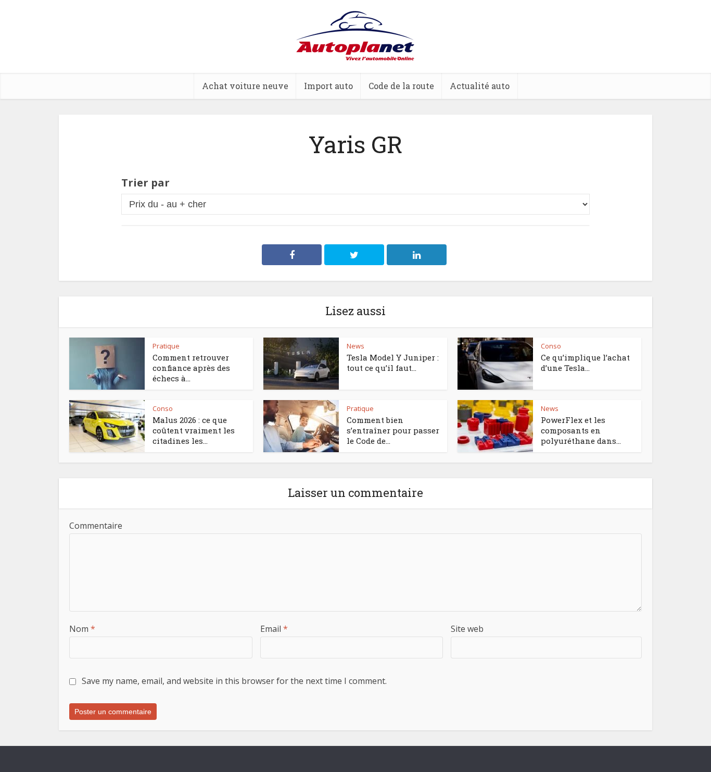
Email (274, 628)
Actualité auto (480, 85)
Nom (82, 628)
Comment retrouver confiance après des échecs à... (191, 368)
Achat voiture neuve (245, 85)
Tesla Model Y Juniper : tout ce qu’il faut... (393, 362)
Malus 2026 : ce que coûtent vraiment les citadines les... (194, 430)
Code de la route (401, 85)
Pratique (166, 346)
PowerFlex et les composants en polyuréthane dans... (581, 430)
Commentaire (95, 525)
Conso (551, 346)
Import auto (328, 85)
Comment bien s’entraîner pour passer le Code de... (393, 430)
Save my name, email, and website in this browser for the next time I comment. (234, 681)
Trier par (145, 183)
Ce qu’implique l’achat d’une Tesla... (585, 362)
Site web (467, 628)
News (355, 346)
